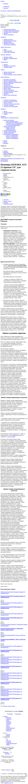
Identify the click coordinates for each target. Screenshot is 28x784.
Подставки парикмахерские (13, 125)
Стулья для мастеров (8, 133)
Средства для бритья (8, 105)
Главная (5, 150)
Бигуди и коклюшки (8, 89)
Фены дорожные (7, 50)
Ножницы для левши (8, 43)
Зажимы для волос (8, 86)
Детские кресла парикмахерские (14, 124)
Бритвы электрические (9, 72)
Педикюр (3, 116)
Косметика (3, 97)
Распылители (6, 84)
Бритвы (3, 69)
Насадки (5, 33)
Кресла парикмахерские (12, 121)
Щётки (5, 59)
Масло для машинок (8, 34)
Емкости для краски (8, 83)
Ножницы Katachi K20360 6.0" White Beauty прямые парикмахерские (12, 629)
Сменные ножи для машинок (10, 32)
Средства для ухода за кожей (10, 106)
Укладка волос (4, 62)
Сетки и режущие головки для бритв (12, 74)
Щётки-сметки (7, 88)
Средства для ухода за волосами (11, 103)
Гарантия (8, 740)
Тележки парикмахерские (9, 131)
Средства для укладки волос (10, 101)
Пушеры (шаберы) (8, 112)
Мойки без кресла (10, 129)
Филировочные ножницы (9, 40)
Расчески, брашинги (6, 54)
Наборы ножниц (7, 42)
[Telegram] (5, 194)
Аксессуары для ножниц (9, 44)
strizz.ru (8, 769)
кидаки (13, 706)
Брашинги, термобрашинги (10, 58)
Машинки (3, 27)
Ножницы (3, 37)
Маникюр (3, 108)
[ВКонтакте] (1, 194)
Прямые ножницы (8, 39)
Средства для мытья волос (10, 100)
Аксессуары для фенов (9, 52)
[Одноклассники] (3, 194)
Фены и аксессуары (5, 47)
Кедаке (5, 706)
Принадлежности (5, 77)
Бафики (5, 114)
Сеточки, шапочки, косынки (10, 91)
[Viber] (7, 194)
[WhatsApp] (9, 194)
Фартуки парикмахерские (9, 80)
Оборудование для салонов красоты (9, 117)
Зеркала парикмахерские (9, 130)
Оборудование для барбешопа (10, 134)
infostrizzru (15, 435)
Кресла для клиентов (8, 120)
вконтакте (18, 714)
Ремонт (8, 735)
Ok (12, 782)
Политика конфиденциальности (11, 743)
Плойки (5, 64)
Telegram (10, 714)
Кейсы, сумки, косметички (10, 95)
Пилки (5, 111)
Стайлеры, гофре (7, 67)
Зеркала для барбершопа (12, 138)
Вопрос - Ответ (7, 201)
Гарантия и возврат (8, 203)
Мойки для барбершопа (12, 137)
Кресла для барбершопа (12, 135)
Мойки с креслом (10, 127)
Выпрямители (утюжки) (9, 65)
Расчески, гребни (7, 57)
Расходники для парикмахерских (11, 87)
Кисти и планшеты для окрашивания (12, 82)
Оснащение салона (8, 92)
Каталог (5, 25)
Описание (5, 199)
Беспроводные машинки (9, 29)
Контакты (5, 3)
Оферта (8, 744)
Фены (5, 49)
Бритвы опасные (7, 73)
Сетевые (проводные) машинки (11, 30)
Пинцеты (5, 93)
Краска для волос (7, 102)
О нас (7, 739)
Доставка (5, 202)
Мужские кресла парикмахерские (14, 122)
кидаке (9, 706)
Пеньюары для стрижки (9, 79)
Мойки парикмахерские (9, 126)
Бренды (5, 140)
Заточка (2, 1)
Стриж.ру (4, 748)
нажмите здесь (7, 782)
